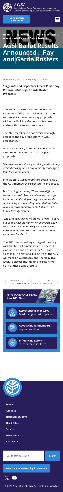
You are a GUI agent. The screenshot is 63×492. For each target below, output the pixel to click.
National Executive (16, 416)
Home (6, 34)
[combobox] (23, 456)
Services (10, 429)
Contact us (12, 441)
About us (11, 410)
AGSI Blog (23, 34)
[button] (57, 19)
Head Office (12, 422)
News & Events (14, 435)
